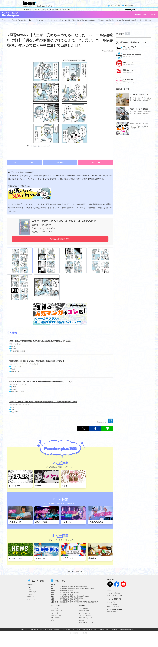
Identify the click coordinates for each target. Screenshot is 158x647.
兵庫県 (71, 596)
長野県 (67, 590)
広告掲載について (104, 629)
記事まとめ (30, 596)
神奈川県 (67, 588)
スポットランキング (56, 615)
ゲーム (145, 14)
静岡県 (76, 592)
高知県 (76, 600)
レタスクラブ (111, 602)
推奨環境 (57, 629)
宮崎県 (85, 602)
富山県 (67, 594)
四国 (52, 600)
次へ (93, 162)
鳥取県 (76, 598)
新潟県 (71, 590)
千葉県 (73, 588)
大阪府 (62, 596)
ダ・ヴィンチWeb (112, 604)
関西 (52, 596)
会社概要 (114, 629)
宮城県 (62, 586)
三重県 (71, 592)
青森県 (67, 586)
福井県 (71, 594)
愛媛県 (67, 600)
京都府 (67, 596)
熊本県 (76, 602)
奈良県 (76, 596)
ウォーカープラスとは (113, 593)
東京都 (62, 588)
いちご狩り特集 (83, 608)
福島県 (85, 586)
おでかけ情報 (129, 6)
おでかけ (28, 10)
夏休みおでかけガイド (85, 618)
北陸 (52, 594)
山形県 (81, 586)
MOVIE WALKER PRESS (114, 609)
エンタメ (45, 10)
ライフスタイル (56, 10)
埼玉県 (77, 588)
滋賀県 (87, 596)
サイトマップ (24, 629)
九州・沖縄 (54, 602)
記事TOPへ (60, 162)
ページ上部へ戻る (76, 571)
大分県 (81, 602)
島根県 (81, 598)
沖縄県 (96, 602)
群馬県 (82, 588)
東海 (52, 592)
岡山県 (67, 598)
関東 (52, 588)
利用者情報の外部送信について (129, 629)
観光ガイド (54, 620)
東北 (52, 586)
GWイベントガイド (84, 613)
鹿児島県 (90, 602)
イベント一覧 (54, 608)
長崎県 (71, 602)
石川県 (62, 594)
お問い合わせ (66, 629)
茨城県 (91, 588)
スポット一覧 (54, 613)
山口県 (71, 598)
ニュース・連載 (115, 6)
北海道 (53, 584)
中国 (52, 598)
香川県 (62, 600)
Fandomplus (32, 600)
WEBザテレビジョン (113, 607)
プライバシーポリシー (45, 629)
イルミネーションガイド (86, 622)
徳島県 (71, 600)
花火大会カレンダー (85, 615)
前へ (33, 162)
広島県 (62, 598)
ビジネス (67, 10)
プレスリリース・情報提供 (80, 629)
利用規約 (33, 629)
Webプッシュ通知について (115, 595)
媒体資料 (93, 629)
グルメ (37, 10)
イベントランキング (56, 610)
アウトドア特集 (55, 618)
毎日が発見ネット (112, 611)
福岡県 (62, 602)
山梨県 (62, 590)
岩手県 (71, 586)
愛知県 (62, 592)
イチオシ (138, 14)
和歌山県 (81, 596)
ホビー (152, 14)
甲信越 (53, 590)
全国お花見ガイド (84, 610)
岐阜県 (67, 592)
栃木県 (87, 588)
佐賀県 (67, 602)
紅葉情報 (81, 620)
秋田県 (76, 586)
